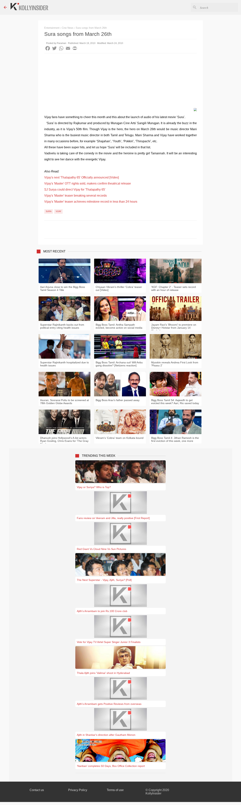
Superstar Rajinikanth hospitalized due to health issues (64, 364)
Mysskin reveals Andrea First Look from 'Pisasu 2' (174, 364)
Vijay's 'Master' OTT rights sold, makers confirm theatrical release (87, 183)
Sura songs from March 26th (91, 27)
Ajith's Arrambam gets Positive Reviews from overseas (109, 703)
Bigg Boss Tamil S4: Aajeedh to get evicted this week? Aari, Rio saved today (175, 402)
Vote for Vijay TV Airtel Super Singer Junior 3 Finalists (108, 642)
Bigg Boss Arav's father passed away (118, 400)
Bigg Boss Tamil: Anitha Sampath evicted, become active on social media (119, 326)
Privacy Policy (77, 790)
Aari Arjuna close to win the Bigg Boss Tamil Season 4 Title (62, 288)
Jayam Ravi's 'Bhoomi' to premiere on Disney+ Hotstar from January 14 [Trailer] (173, 327)
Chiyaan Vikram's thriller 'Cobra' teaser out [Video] (119, 288)
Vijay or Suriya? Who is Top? (94, 487)
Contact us (37, 790)
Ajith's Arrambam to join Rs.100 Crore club (102, 611)
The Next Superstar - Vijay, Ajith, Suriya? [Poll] (104, 579)
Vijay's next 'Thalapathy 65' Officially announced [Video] (81, 177)
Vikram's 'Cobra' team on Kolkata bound (119, 437)
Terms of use (115, 790)
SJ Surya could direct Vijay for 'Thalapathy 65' (74, 189)
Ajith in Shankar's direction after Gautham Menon (106, 734)
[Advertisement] (120, 81)
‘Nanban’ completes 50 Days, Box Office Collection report (111, 765)
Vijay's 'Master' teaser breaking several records (75, 195)
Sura (48, 211)
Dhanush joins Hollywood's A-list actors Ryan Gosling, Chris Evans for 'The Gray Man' (64, 440)
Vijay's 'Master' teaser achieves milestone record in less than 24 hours (90, 201)
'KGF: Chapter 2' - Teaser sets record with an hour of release (173, 288)
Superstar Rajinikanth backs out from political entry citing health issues (62, 326)
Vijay (58, 211)
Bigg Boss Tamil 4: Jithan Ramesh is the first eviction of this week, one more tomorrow (175, 440)
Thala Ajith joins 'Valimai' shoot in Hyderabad (103, 672)
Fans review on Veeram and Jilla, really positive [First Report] (113, 518)
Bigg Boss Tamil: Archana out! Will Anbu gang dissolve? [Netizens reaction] (119, 364)
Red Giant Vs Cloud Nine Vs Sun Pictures (101, 549)
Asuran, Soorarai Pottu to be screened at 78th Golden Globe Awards (64, 402)
